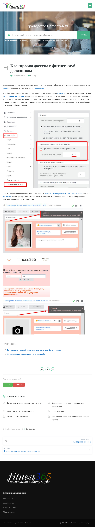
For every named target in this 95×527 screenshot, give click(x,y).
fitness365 (61, 93)
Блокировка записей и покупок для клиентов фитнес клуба (34, 350)
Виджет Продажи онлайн (17, 416)
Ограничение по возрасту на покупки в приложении (68, 404)
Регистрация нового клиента (56, 41)
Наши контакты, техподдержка (20, 411)
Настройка (24, 41)
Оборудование (9, 512)
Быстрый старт (9, 507)
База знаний (8, 503)
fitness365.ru (70, 523)
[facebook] (47, 369)
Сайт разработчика (24, 523)
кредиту (6, 88)
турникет (7, 196)
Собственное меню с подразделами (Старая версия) (70, 418)
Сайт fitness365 (8, 523)
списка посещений (75, 193)
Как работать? (9, 498)
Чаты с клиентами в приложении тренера (24, 403)
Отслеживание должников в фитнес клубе (26, 354)
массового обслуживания (55, 193)
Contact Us (30, 429)
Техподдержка (58, 411)
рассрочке (39, 88)
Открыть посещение (36, 41)
